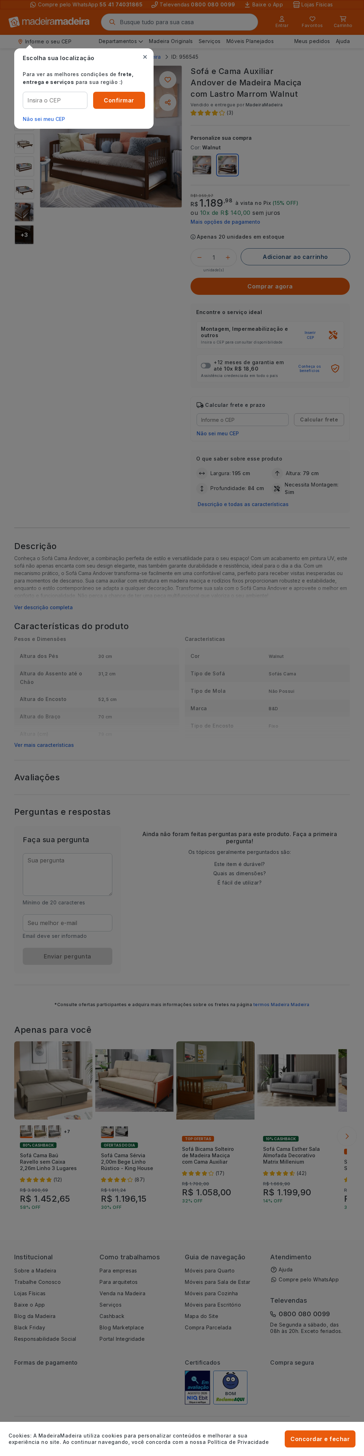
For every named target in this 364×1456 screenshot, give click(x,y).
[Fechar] (145, 57)
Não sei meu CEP (44, 119)
